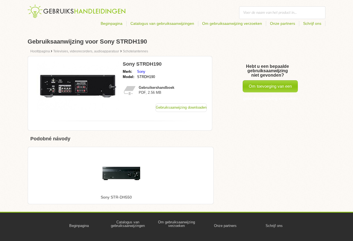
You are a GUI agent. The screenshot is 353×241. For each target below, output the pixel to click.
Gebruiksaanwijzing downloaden (181, 107)
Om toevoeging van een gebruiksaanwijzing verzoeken (270, 88)
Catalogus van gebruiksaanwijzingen (162, 23)
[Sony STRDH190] (78, 109)
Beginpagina (111, 23)
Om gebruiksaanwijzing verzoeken (232, 23)
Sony (141, 71)
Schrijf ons (312, 23)
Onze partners (282, 23)
